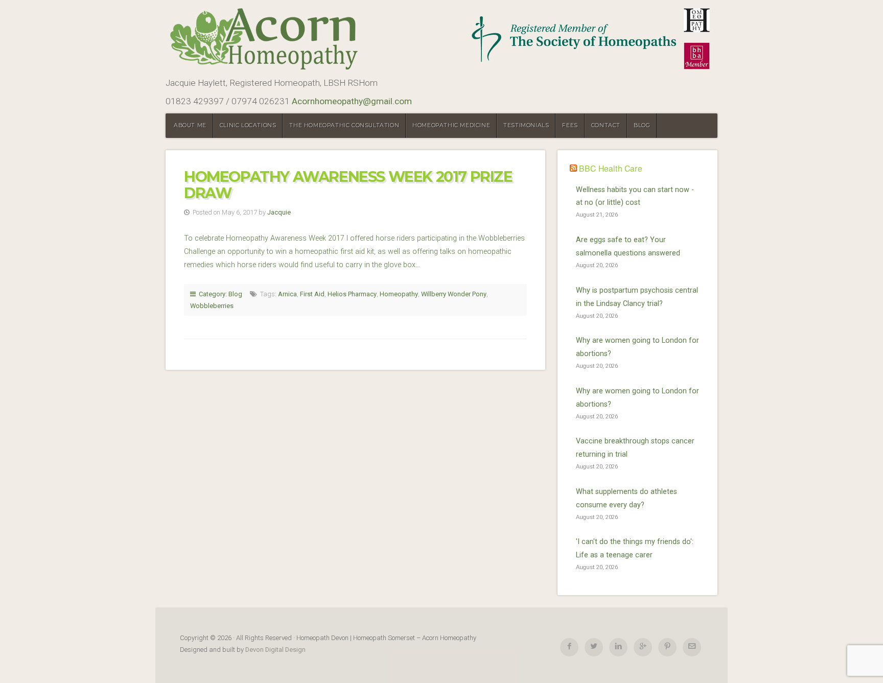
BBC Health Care (610, 168)
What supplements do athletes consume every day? (626, 498)
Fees (569, 125)
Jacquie (279, 212)
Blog (642, 125)
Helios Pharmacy (352, 294)
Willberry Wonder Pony (453, 294)
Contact (605, 125)
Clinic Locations (248, 125)
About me (190, 125)
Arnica (287, 294)
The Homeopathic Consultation (344, 125)
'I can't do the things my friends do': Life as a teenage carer (634, 548)
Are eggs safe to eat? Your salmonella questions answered (628, 246)
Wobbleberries (212, 306)
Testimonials (526, 125)
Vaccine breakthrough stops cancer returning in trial (635, 448)
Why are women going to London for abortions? (637, 347)
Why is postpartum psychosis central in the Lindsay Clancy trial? (637, 297)
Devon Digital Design (275, 649)
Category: (212, 294)
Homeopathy (399, 294)
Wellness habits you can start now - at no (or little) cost (635, 196)
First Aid (312, 294)
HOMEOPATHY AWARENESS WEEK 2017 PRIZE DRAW (348, 185)
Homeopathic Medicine (451, 125)
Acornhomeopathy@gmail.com (352, 101)
